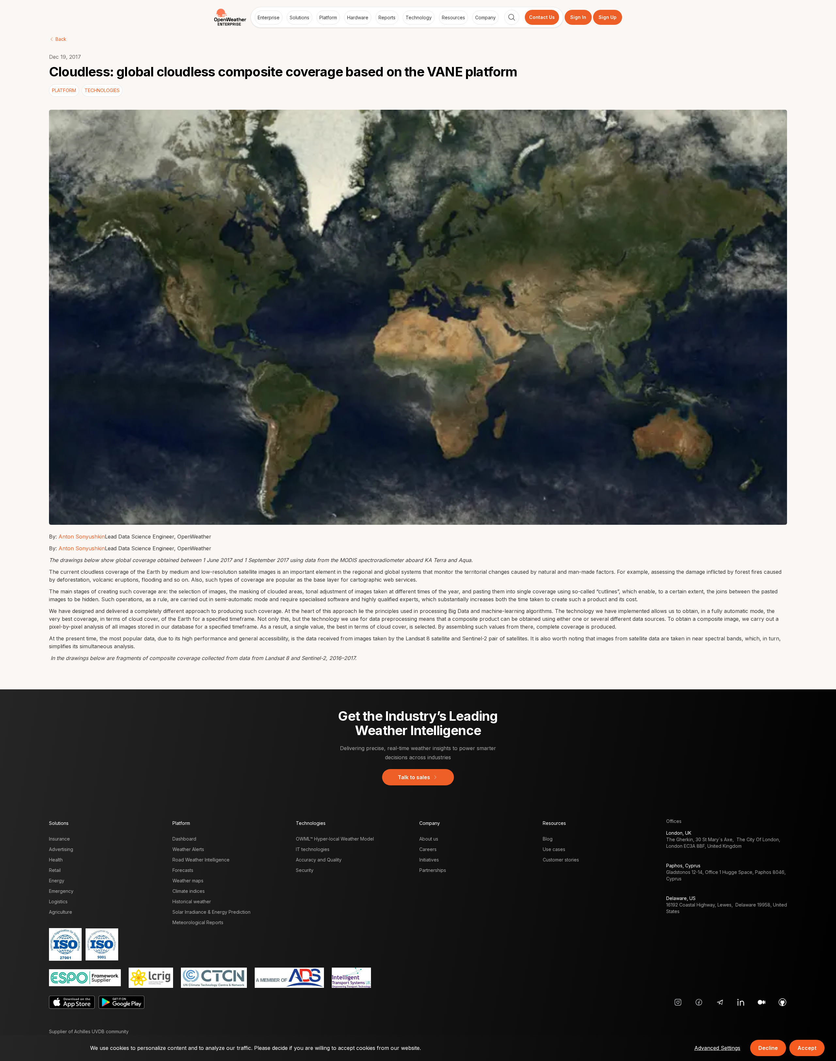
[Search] (511, 17)
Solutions (299, 17)
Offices (674, 821)
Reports (386, 17)
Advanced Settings (717, 1048)
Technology (419, 17)
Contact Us (542, 17)
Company (485, 17)
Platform (328, 17)
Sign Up (608, 17)
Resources (453, 17)
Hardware (357, 17)
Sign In (578, 17)
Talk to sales (414, 777)
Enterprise (269, 17)
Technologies (311, 823)
